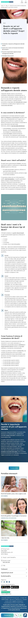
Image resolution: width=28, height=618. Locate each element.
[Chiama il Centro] (16, 615)
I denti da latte (5, 538)
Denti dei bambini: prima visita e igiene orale (13, 494)
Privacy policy (15, 604)
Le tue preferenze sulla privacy (18, 608)
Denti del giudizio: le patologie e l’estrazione (14, 516)
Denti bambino (4, 495)
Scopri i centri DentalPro (9, 557)
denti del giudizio (9, 179)
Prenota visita (14, 468)
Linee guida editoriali (14, 609)
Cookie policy (6, 604)
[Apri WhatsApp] (21, 615)
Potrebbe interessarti (8, 55)
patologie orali (12, 518)
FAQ (4, 565)
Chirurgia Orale (5, 518)
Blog (4, 23)
